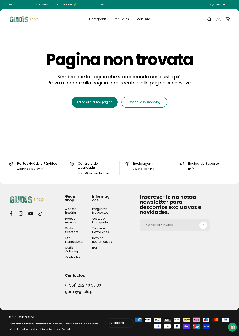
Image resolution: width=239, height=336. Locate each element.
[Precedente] (10, 4)
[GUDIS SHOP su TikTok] (40, 213)
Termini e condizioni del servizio (81, 323)
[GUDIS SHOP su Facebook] (11, 213)
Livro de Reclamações (102, 240)
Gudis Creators (71, 230)
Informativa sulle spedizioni (23, 329)
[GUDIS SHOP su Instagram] (21, 213)
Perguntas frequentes (100, 211)
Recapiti (66, 329)
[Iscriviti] (203, 225)
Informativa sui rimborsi (21, 323)
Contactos (73, 257)
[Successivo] (102, 4)
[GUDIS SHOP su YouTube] (30, 213)
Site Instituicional (74, 240)
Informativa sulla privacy (49, 323)
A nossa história (70, 211)
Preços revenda (71, 220)
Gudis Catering (71, 249)
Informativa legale (50, 329)
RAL (94, 248)
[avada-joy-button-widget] (232, 327)
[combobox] (220, 4)
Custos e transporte (100, 220)
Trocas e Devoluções (100, 230)
